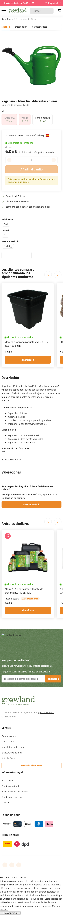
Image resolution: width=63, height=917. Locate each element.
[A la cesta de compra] (59, 11)
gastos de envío (46, 152)
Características (39, 26)
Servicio (6, 727)
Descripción (21, 26)
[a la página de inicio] (17, 11)
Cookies (5, 802)
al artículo (27, 359)
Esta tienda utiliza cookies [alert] (13, 877)
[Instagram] (18, 864)
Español (53, 3)
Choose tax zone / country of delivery (25, 135)
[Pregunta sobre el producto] (16, 255)
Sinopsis (6, 26)
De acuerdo (10, 913)
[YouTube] (11, 864)
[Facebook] (4, 864)
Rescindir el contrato (32, 765)
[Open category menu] (4, 10)
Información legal (12, 772)
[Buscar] (50, 11)
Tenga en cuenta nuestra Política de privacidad (26, 671)
